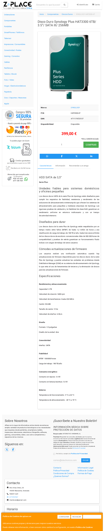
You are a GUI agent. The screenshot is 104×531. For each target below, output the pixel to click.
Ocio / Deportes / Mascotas (15, 98)
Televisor (7, 38)
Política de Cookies (84, 527)
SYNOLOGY (75, 108)
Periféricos (8, 68)
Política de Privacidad (78, 448)
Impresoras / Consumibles (14, 44)
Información (60, 166)
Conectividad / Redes (12, 50)
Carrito (97, 5)
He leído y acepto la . (72, 454)
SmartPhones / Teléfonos (14, 32)
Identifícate (83, 5)
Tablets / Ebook (10, 74)
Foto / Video (9, 80)
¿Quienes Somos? (61, 476)
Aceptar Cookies (92, 517)
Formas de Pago (85, 473)
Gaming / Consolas (12, 56)
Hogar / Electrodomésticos (15, 86)
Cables (7, 62)
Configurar (64, 517)
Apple (6, 104)
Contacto (57, 468)
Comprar (91, 144)
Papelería (8, 92)
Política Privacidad (61, 470)
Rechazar (76, 517)
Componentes (9, 21)
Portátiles (8, 26)
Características (46, 166)
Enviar (86, 460)
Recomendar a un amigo (79, 166)
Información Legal (85, 468)
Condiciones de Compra (63, 473)
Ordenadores (9, 15)
